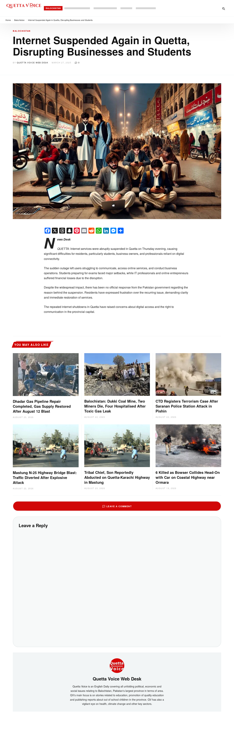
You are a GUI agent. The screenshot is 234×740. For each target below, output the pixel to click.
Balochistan (53, 8)
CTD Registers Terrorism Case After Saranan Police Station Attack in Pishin (187, 406)
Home (8, 19)
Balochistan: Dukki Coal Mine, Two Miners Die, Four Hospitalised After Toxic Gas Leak (115, 406)
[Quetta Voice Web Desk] (117, 665)
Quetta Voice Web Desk (32, 62)
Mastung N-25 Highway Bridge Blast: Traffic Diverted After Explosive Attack (45, 477)
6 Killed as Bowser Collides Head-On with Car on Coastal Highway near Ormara (188, 477)
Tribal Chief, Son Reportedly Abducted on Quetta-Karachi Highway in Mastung (117, 477)
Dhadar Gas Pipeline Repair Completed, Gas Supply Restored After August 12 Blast (42, 406)
